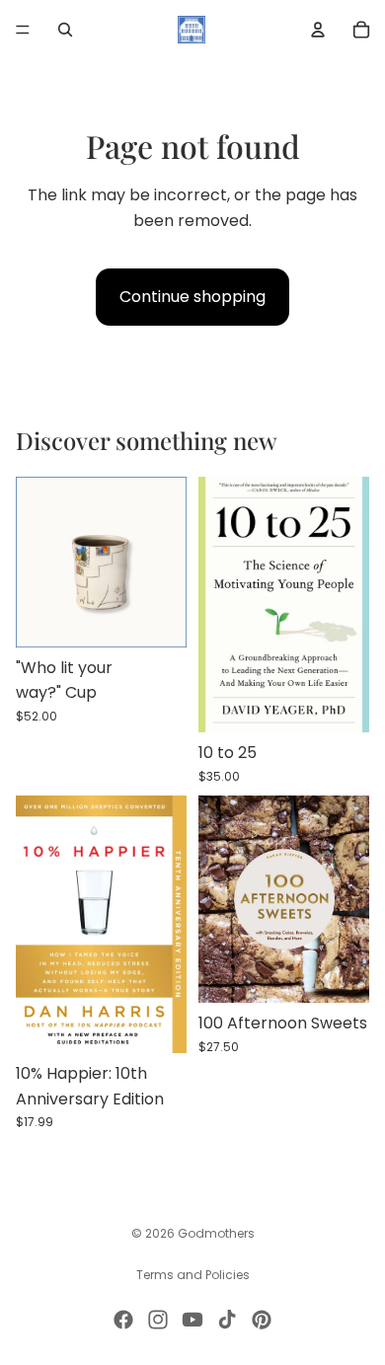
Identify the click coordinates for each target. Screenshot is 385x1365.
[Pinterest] (261, 1319)
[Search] (65, 29)
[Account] (318, 29)
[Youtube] (192, 1319)
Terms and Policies (193, 1274)
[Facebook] (123, 1319)
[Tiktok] (227, 1319)
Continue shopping (192, 296)
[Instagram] (158, 1319)
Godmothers (216, 1233)
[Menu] (22, 29)
